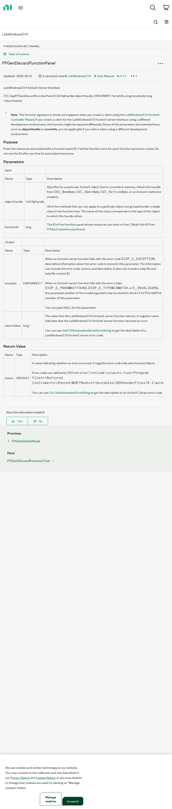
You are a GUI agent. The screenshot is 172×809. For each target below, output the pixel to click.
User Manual (105, 76)
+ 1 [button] (132, 76)
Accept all (72, 801)
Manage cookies (50, 799)
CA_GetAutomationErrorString (69, 392)
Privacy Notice (20, 777)
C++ (123, 76)
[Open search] (155, 21)
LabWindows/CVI (79, 76)
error (144, 320)
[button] (83, 54)
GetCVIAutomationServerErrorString (86, 330)
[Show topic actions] (160, 63)
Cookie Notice (45, 777)
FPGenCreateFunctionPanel (66, 229)
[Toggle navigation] (25, 8)
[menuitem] (152, 8)
